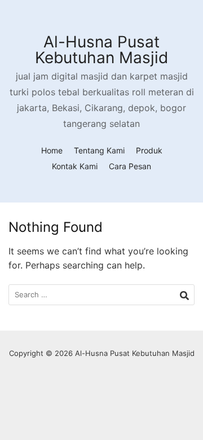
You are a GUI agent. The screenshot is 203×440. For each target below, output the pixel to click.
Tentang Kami (99, 150)
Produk (149, 150)
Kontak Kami (75, 166)
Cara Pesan (130, 166)
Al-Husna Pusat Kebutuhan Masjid (101, 49)
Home (52, 150)
